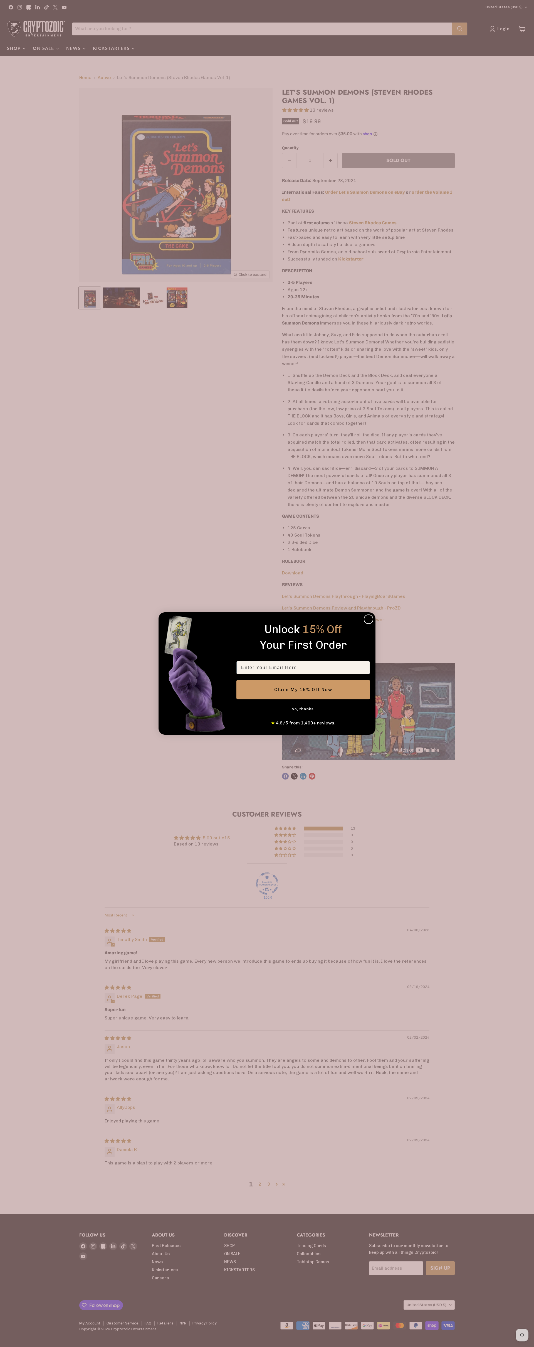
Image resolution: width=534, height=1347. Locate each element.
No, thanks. (303, 709)
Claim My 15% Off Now (303, 689)
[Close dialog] (368, 619)
